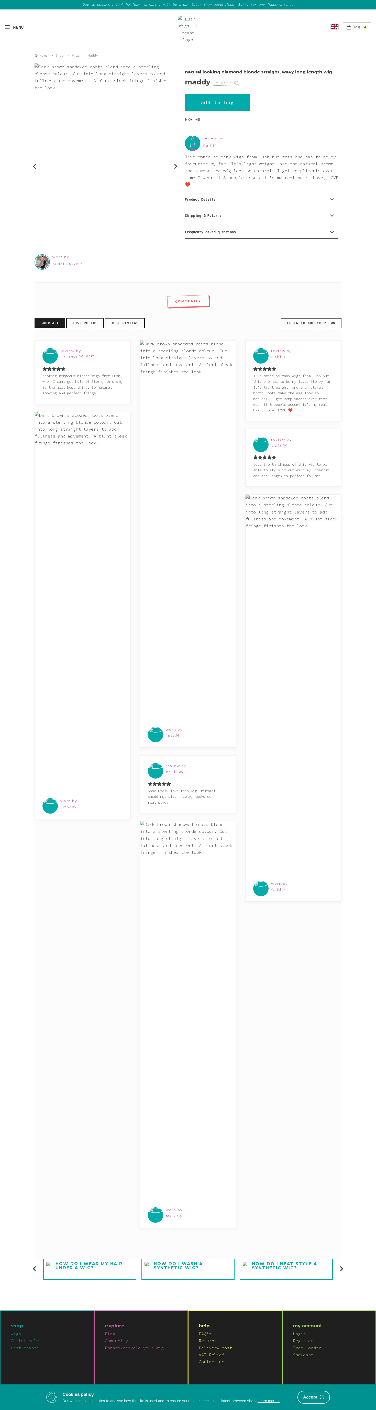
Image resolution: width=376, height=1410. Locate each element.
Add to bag (217, 102)
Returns (208, 1340)
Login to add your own (311, 323)
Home (43, 55)
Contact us (211, 1361)
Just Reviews (125, 323)
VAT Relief (211, 1355)
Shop (60, 55)
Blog (110, 1334)
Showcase (303, 1355)
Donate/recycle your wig (134, 1348)
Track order (307, 1348)
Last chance (25, 1348)
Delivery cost (215, 1348)
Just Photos (85, 323)
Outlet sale (25, 1340)
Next (172, 163)
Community (116, 1340)
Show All (50, 323)
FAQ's (205, 1334)
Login (299, 1334)
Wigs (76, 55)
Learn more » (269, 1400)
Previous (31, 163)
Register (303, 1340)
